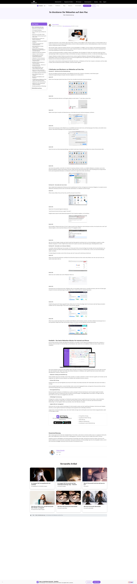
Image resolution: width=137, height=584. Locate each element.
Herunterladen (78, 5)
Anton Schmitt (55, 24)
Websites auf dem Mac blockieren (39, 52)
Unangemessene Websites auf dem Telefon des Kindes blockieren (39, 80)
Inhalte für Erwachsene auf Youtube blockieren (37, 44)
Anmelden (89, 582)
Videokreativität (58, 1)
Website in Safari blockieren (37, 54)
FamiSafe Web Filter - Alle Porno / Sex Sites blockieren (39, 65)
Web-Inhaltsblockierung (67, 26)
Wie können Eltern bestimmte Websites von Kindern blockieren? (39, 71)
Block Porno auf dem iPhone (38, 28)
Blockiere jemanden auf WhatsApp (39, 86)
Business (96, 1)
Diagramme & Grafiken (68, 1)
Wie (33, 515)
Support (104, 1)
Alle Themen (35, 24)
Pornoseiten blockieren (37, 30)
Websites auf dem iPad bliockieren (39, 81)
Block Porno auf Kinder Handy (38, 34)
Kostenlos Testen (87, 5)
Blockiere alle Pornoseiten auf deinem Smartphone (38, 39)
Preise (94, 5)
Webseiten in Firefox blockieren (38, 58)
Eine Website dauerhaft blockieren (39, 72)
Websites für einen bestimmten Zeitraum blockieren (38, 84)
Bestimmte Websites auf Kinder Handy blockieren (38, 60)
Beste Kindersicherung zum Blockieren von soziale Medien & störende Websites (38, 49)
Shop (100, 1)
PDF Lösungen (79, 1)
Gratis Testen (96, 582)
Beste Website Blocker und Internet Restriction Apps (37, 68)
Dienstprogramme (88, 1)
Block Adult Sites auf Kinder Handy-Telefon (37, 47)
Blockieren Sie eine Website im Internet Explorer (38, 63)
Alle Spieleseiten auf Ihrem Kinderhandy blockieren (37, 56)
